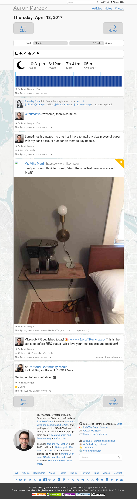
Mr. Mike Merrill (35, 163)
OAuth (46, 457)
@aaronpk (39, 104)
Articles (97, 8)
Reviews (86, 472)
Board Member (99, 434)
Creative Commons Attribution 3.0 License (104, 490)
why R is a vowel (56, 460)
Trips (96, 472)
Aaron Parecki (31, 8)
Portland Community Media (48, 366)
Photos (119, 8)
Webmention (101, 487)
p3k (74, 487)
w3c (120, 357)
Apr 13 (80, 101)
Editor (98, 430)
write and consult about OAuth (52, 424)
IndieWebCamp (45, 421)
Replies (74, 472)
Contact (118, 472)
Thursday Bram (32, 101)
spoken (51, 450)
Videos (106, 472)
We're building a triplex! (95, 444)
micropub (101, 357)
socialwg (112, 357)
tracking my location (57, 443)
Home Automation (92, 450)
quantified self (58, 457)
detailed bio (59, 438)
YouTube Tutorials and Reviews (99, 440)
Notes (108, 8)
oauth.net (70, 421)
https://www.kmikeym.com (63, 163)
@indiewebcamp (82, 104)
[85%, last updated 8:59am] (122, 2)
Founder (104, 427)
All (16, 472)
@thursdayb (32, 114)
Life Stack (88, 447)
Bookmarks (39, 472)
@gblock (29, 104)
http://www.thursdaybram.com (56, 101)
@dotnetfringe (61, 104)
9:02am (115, 2)
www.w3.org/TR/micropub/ (87, 339)
